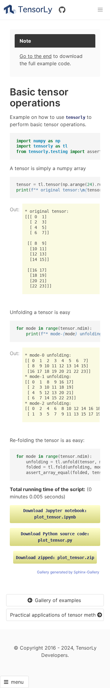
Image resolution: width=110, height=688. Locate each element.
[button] (100, 10)
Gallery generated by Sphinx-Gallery (68, 572)
